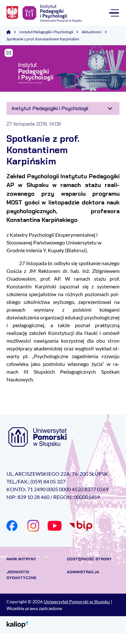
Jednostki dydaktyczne (21, 574)
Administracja (83, 572)
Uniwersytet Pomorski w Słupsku (77, 601)
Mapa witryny (21, 559)
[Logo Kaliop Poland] (17, 624)
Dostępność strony (89, 559)
